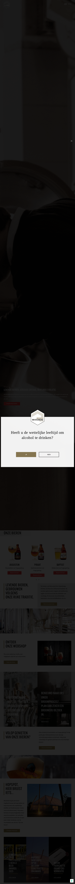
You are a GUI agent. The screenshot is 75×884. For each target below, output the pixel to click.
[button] (67, 4)
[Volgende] (39, 580)
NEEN (48, 454)
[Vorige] (36, 580)
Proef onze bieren (11, 403)
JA (26, 454)
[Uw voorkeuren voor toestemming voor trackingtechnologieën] (72, 881)
